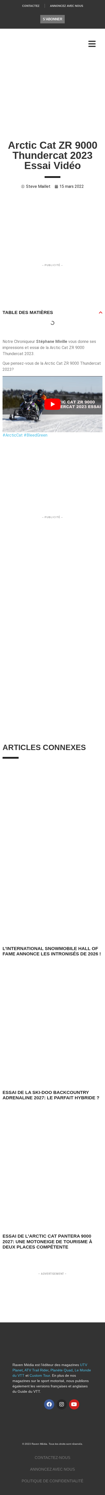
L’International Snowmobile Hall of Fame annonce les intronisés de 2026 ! (52, 951)
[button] (100, 312)
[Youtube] (74, 1404)
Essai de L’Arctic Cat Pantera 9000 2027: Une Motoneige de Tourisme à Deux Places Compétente (47, 1242)
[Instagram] (62, 1404)
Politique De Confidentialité (52, 1481)
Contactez (31, 5)
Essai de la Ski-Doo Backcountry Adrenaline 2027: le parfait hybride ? (51, 1095)
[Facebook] (49, 1404)
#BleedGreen (35, 435)
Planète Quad (61, 1370)
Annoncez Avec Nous (66, 5)
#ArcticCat (13, 435)
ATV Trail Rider (36, 1370)
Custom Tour (40, 1375)
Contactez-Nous (52, 1457)
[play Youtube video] (52, 404)
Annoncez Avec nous (52, 1469)
